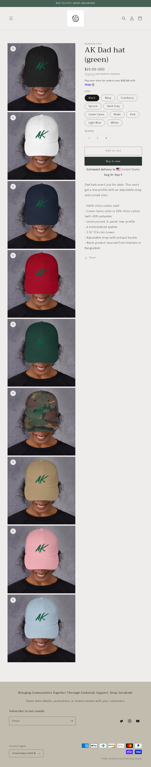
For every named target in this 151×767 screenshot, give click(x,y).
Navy (108, 97)
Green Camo (96, 114)
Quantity (89, 131)
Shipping (89, 74)
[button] (11, 18)
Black (92, 97)
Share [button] (92, 257)
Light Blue (95, 122)
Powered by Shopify (132, 759)
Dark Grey (113, 106)
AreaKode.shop (116, 759)
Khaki (117, 114)
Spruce (93, 106)
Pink (133, 114)
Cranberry (127, 97)
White (114, 122)
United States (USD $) (24, 753)
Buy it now (113, 161)
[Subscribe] (71, 721)
